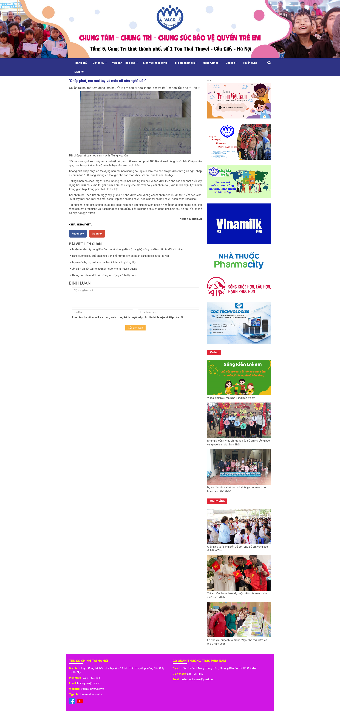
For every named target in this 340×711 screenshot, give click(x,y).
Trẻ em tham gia (185, 62)
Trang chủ (80, 62)
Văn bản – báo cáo (124, 62)
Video (214, 352)
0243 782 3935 (91, 677)
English (231, 62)
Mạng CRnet (211, 62)
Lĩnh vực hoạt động (155, 62)
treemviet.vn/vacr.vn (92, 688)
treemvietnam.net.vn (91, 694)
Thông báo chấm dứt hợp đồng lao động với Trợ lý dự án (104, 275)
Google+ (97, 233)
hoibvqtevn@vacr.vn (88, 683)
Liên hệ (79, 71)
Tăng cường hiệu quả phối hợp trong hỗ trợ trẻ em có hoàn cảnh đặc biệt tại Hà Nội (120, 255)
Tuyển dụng (250, 62)
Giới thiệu (98, 62)
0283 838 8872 (194, 674)
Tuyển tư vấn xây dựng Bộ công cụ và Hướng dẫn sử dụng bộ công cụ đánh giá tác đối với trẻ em (128, 249)
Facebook (78, 233)
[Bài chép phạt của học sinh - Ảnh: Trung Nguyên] (135, 122)
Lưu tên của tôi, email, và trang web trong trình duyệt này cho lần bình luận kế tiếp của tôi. (127, 317)
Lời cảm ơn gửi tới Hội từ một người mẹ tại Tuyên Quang (104, 268)
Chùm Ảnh (217, 501)
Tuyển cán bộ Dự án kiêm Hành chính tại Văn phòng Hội (104, 262)
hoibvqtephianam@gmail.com (198, 679)
